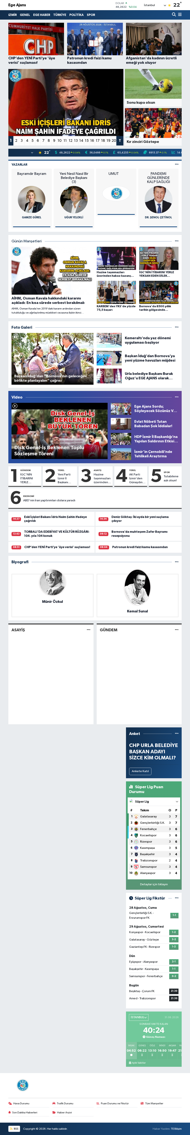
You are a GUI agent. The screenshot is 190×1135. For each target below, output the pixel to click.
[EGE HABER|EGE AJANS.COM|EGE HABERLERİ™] (22, 1085)
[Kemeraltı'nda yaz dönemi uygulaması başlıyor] (109, 340)
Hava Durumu (21, 1103)
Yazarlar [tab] (19, 164)
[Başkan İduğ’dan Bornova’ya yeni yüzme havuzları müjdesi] (109, 358)
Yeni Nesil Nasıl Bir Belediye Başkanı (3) (74, 178)
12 (70, 141)
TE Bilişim (176, 1128)
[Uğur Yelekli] (74, 199)
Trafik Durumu (65, 1103)
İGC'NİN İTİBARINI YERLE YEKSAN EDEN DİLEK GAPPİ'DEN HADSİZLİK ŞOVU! (30, 479)
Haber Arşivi (64, 1112)
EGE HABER (41, 14)
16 (92, 141)
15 (87, 141)
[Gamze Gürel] (32, 199)
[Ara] (174, 15)
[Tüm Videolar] (176, 397)
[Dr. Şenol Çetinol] (158, 199)
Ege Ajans (17, 5)
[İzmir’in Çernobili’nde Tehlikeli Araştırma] (121, 453)
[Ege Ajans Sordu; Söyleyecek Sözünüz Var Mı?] (121, 408)
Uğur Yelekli (73, 217)
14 (81, 141)
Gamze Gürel (31, 217)
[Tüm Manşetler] (176, 241)
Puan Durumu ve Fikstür (115, 1103)
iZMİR (12, 14)
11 (65, 141)
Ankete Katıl (140, 771)
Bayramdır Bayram (31, 174)
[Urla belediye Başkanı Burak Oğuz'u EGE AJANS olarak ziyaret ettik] (109, 375)
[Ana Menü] (179, 15)
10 (60, 141)
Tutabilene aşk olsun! (171, 478)
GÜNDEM (25, 470)
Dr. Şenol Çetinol (158, 217)
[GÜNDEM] (176, 629)
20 (114, 141)
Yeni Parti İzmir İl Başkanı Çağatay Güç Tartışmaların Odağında (67, 479)
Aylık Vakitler (139, 1063)
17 (98, 141)
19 (108, 141)
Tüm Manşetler (154, 1103)
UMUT (116, 174)
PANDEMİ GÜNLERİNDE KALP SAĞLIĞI (158, 178)
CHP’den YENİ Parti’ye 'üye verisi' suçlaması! (57, 547)
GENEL (25, 14)
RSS (15, 1128)
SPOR (91, 14)
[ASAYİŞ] (88, 629)
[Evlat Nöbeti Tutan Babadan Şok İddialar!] (121, 423)
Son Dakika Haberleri (24, 1112)
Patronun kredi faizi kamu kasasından (140, 547)
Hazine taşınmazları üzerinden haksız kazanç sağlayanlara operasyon (102, 479)
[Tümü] (176, 562)
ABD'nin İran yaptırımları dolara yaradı (49, 500)
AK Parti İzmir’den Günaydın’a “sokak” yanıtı (137, 479)
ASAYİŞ (97, 470)
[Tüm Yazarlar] (176, 164)
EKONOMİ (28, 496)
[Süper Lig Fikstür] (176, 898)
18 (103, 141)
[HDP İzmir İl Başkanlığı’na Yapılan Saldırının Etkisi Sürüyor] (121, 439)
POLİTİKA (76, 14)
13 (76, 141)
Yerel (61, 470)
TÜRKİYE (59, 14)
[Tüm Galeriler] (176, 327)
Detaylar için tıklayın (154, 884)
